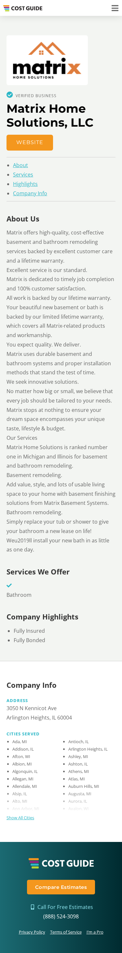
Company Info (30, 193)
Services (23, 174)
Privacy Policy (32, 932)
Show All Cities (20, 818)
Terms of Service (66, 932)
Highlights (25, 183)
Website (29, 142)
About (20, 165)
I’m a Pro (95, 932)
